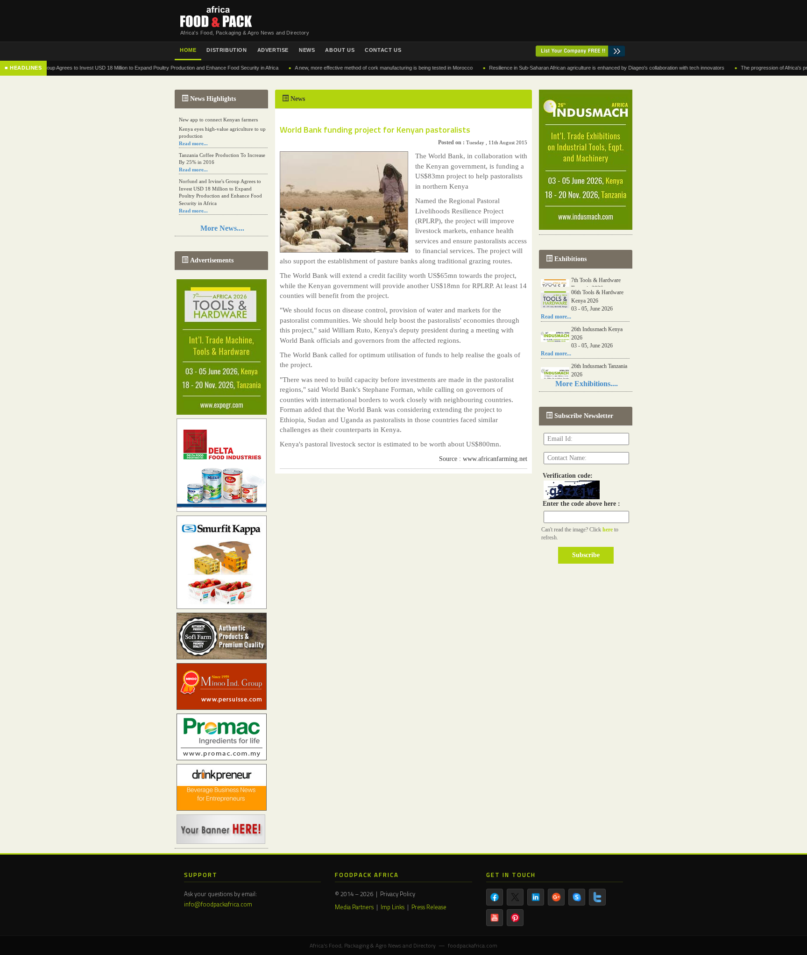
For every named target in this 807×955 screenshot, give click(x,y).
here (608, 529)
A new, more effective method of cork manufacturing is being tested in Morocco (354, 68)
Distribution (226, 50)
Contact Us (383, 50)
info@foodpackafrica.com (218, 904)
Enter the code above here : (579, 503)
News (307, 50)
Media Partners (354, 907)
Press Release (428, 907)
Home (188, 50)
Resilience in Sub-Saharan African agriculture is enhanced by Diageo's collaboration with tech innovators (577, 68)
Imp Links (392, 907)
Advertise (273, 50)
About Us (339, 50)
